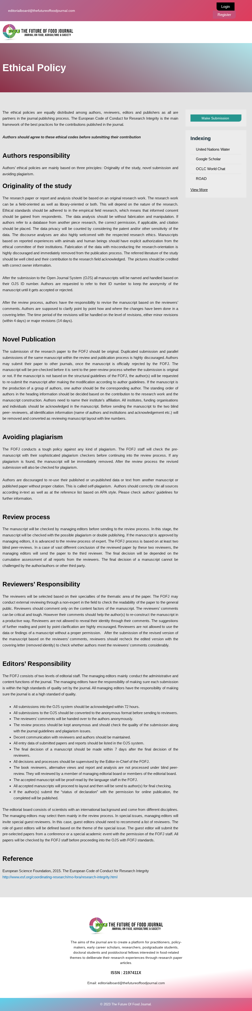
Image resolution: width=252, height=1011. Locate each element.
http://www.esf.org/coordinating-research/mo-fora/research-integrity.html (59, 877)
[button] (164, 32)
